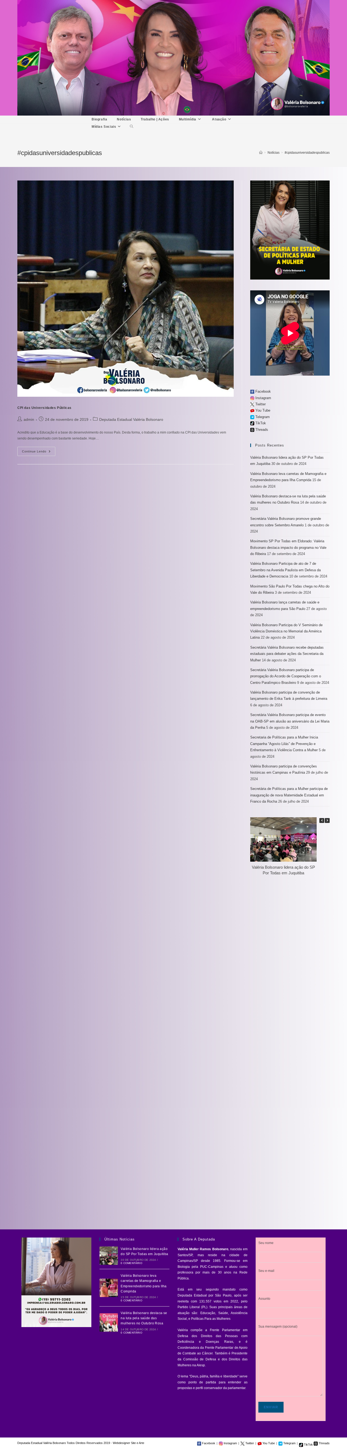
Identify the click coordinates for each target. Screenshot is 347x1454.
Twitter (260, 404)
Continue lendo (38, 452)
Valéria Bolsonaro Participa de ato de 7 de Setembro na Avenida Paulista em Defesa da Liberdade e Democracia (285, 570)
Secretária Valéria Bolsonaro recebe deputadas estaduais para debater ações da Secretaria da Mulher (287, 653)
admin (29, 419)
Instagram (262, 398)
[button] (327, 820)
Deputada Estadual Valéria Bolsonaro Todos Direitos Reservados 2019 (63, 1443)
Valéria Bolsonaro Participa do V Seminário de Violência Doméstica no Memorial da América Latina (286, 631)
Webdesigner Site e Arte (128, 1443)
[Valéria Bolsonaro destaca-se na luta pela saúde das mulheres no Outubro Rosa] (108, 1322)
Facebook (262, 391)
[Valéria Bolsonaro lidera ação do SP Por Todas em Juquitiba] (108, 1255)
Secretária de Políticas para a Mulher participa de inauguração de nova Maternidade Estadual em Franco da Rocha (289, 795)
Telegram (262, 417)
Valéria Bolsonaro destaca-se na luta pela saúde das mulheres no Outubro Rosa (144, 1318)
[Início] (260, 153)
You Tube (262, 410)
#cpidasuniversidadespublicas (307, 153)
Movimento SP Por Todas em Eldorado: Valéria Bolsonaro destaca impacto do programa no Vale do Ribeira (288, 547)
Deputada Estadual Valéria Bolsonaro (131, 419)
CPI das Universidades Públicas (44, 408)
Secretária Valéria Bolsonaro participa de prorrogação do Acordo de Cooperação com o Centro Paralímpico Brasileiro (285, 676)
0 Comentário (131, 1263)
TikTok (260, 423)
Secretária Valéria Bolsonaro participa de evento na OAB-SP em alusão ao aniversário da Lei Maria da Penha (289, 721)
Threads (261, 430)
